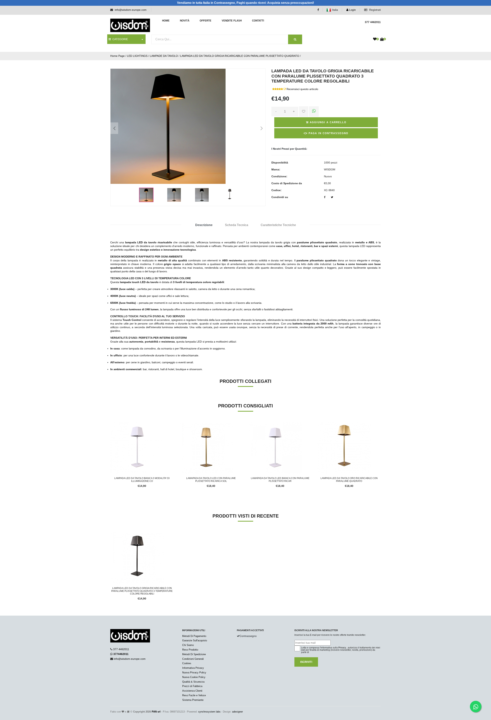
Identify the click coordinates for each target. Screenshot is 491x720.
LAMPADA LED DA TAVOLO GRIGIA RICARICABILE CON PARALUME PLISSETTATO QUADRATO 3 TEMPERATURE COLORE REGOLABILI (142, 591)
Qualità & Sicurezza (193, 681)
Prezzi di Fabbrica (192, 686)
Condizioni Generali (193, 658)
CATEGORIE (119, 39)
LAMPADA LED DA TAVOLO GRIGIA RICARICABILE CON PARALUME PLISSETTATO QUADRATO (239, 55)
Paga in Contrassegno (327, 133)
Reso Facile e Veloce (194, 695)
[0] (374, 39)
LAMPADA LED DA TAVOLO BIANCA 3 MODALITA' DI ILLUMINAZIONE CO (142, 479)
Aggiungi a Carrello (327, 122)
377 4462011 (121, 649)
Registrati (374, 9)
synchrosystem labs (209, 711)
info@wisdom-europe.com (131, 9)
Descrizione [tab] (204, 225)
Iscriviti (306, 661)
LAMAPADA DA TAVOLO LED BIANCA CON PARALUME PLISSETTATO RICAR (280, 479)
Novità (184, 20)
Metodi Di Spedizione (194, 654)
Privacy (342, 647)
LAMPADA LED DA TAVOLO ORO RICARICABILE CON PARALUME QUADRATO (349, 479)
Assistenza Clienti (192, 690)
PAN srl (156, 711)
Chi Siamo (188, 645)
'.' (111, 534)
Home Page (117, 55)
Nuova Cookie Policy (193, 677)
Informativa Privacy (193, 667)
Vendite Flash (232, 20)
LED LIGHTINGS (137, 55)
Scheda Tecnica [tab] (236, 225)
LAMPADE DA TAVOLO (164, 55)
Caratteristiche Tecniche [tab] (278, 225)
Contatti (258, 20)
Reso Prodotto (190, 649)
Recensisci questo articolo (302, 89)
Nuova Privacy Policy (194, 672)
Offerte (205, 20)
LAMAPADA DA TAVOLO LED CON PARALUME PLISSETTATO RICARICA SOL (211, 479)
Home (166, 20)
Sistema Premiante (192, 700)
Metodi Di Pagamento (194, 636)
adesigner (237, 711)
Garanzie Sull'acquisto (194, 640)
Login (352, 9)
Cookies (186, 663)
